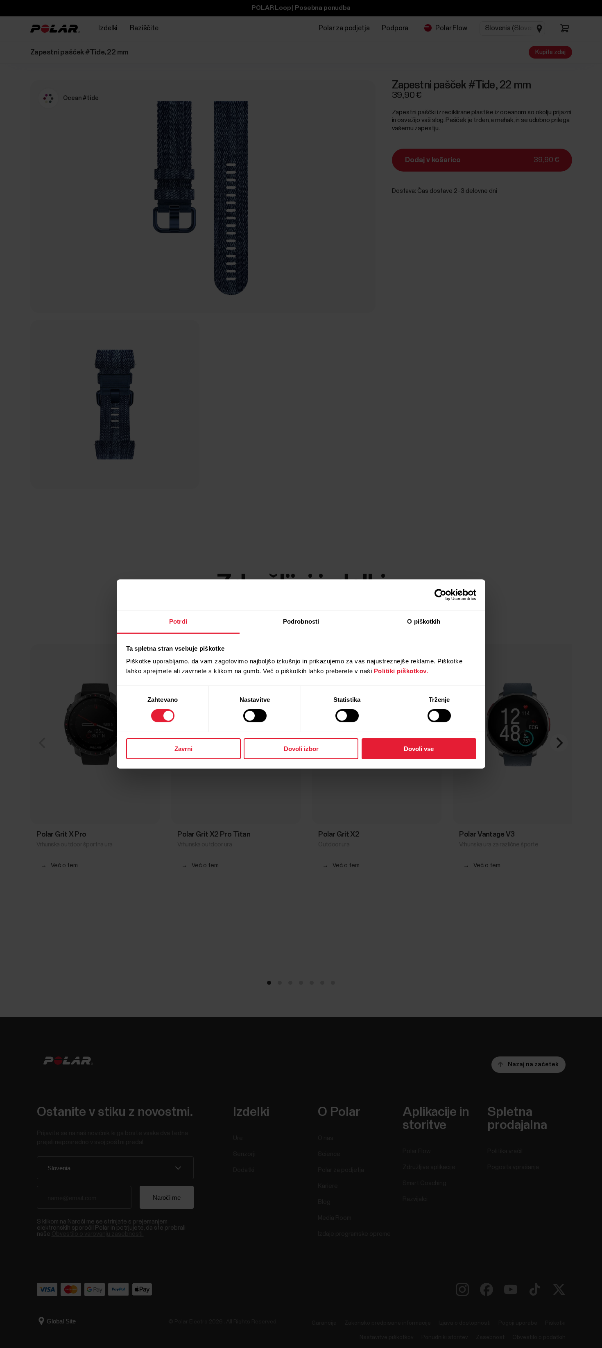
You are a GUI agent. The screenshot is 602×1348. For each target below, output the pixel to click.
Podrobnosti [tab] (301, 621)
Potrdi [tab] (178, 621)
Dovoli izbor (301, 748)
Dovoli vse (419, 748)
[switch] (255, 715)
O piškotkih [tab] (423, 621)
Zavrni (183, 748)
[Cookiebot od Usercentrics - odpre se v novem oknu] (440, 594)
